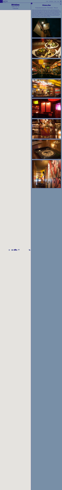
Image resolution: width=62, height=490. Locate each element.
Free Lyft (56, 7)
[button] (11, 250)
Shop (58, 1)
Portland (13, 6)
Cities (47, 1)
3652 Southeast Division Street (41, 7)
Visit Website (51, 7)
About (55, 1)
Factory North (16, 8)
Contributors (51, 1)
